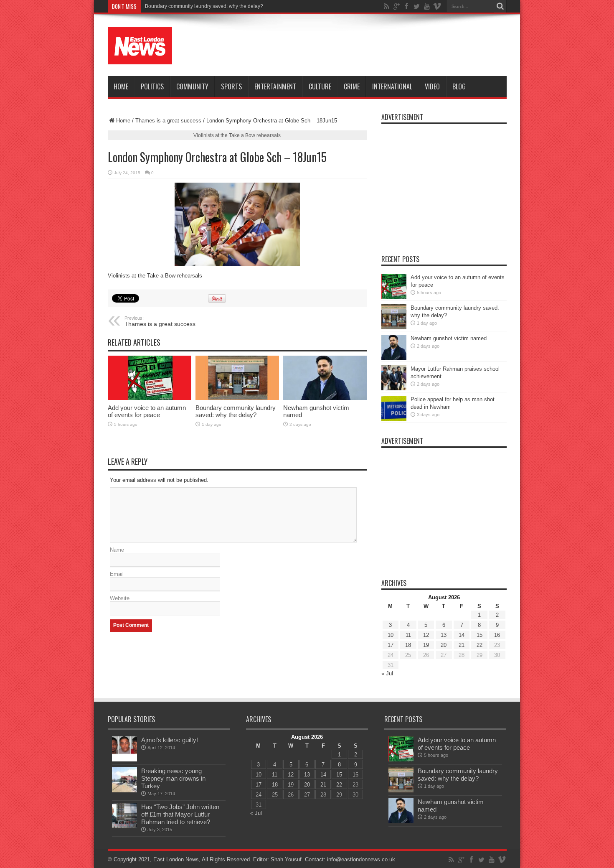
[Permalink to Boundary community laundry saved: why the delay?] (237, 378)
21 (461, 645)
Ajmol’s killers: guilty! (169, 739)
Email (117, 574)
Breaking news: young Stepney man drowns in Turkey (173, 778)
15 (479, 635)
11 (408, 635)
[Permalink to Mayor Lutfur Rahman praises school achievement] (393, 377)
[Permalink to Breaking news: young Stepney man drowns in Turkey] (124, 779)
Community (192, 86)
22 (479, 645)
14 (461, 635)
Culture (320, 86)
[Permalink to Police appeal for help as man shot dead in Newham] (393, 408)
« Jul (387, 673)
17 (390, 645)
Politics (152, 86)
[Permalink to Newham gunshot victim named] (325, 378)
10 (390, 635)
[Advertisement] (355, 47)
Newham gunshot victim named (449, 338)
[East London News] (140, 45)
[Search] (500, 6)
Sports (231, 86)
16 (497, 635)
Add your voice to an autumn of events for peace (147, 411)
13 (444, 635)
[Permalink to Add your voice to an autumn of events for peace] (149, 378)
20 (444, 645)
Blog (459, 86)
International (392, 86)
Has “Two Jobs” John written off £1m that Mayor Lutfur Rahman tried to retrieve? (180, 814)
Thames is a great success (168, 120)
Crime (352, 86)
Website (119, 598)
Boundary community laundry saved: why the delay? (204, 6)
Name (117, 550)
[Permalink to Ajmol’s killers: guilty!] (124, 748)
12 (426, 635)
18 (408, 645)
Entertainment (275, 86)
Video (432, 86)
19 (426, 645)
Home (121, 86)
